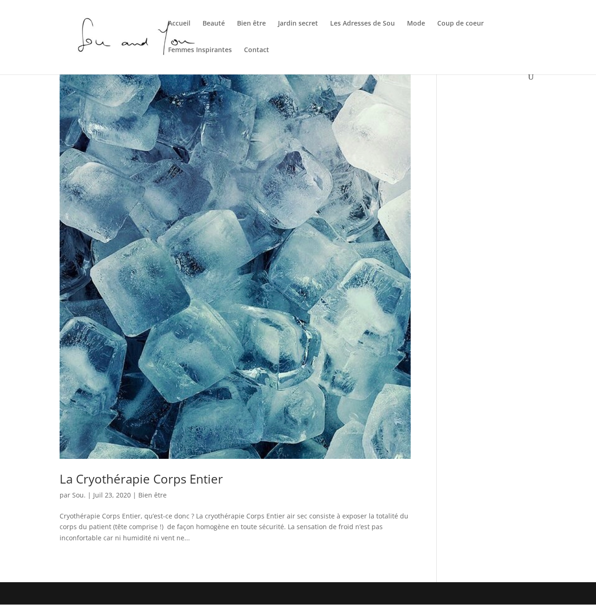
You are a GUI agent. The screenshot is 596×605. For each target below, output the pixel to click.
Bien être (251, 23)
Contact (256, 50)
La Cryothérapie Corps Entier (141, 479)
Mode (416, 23)
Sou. (79, 495)
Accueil (179, 23)
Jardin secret (298, 23)
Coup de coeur (460, 23)
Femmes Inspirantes (200, 50)
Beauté (214, 23)
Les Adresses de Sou (362, 23)
